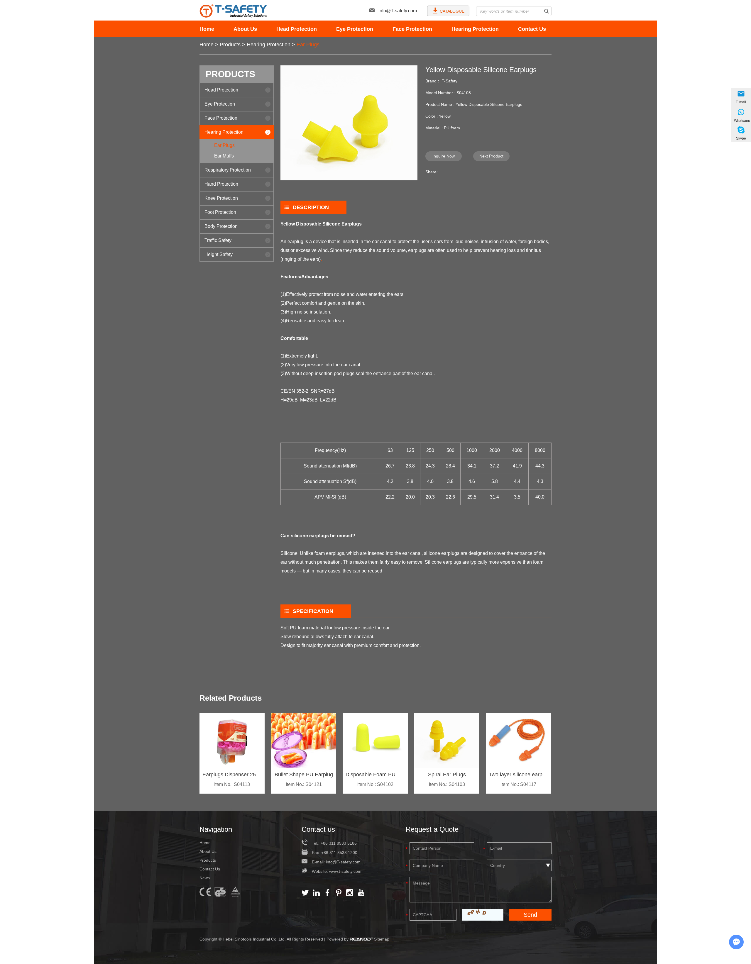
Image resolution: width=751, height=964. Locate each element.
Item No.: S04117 (518, 784)
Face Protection (412, 29)
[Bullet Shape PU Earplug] (303, 740)
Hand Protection (221, 184)
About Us (245, 29)
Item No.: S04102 (375, 784)
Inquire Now (443, 156)
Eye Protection (354, 29)
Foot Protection (220, 212)
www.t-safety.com (345, 871)
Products (230, 45)
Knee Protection (221, 198)
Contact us (318, 829)
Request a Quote (432, 829)
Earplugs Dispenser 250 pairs (232, 774)
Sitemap (381, 939)
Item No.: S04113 (232, 784)
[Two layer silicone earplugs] (518, 740)
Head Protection (296, 29)
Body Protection (221, 226)
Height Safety (218, 254)
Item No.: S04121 (304, 784)
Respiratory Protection (227, 169)
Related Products (230, 698)
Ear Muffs (224, 155)
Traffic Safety (217, 240)
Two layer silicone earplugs (518, 774)
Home (206, 29)
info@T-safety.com (397, 10)
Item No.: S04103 (447, 784)
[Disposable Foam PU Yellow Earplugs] (375, 740)
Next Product (491, 156)
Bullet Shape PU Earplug (304, 774)
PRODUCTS (230, 74)
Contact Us (532, 29)
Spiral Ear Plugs (447, 774)
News (204, 877)
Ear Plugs (308, 45)
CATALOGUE (452, 11)
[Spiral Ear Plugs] (446, 740)
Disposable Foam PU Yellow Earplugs (375, 774)
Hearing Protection (475, 29)
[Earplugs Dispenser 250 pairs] (232, 740)
